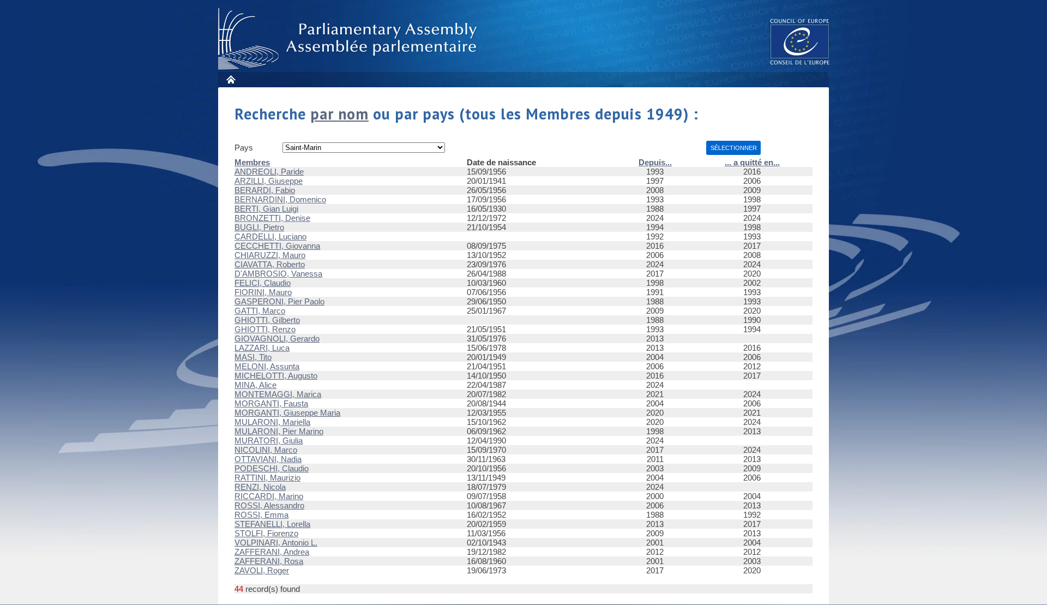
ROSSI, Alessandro (269, 505)
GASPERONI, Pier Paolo (279, 301)
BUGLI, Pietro (259, 227)
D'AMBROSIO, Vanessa (278, 273)
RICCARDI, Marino (268, 496)
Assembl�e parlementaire (349, 39)
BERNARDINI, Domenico (280, 199)
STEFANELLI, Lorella (272, 524)
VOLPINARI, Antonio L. (275, 542)
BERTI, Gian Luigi (266, 208)
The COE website (800, 41)
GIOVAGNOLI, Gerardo (277, 338)
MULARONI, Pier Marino (278, 431)
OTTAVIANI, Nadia (268, 459)
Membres (252, 162)
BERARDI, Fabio (264, 190)
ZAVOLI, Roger (261, 570)
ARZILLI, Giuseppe (268, 180)
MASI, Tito (253, 357)
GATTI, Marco (259, 310)
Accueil (230, 79)
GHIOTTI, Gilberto (267, 320)
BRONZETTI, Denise (272, 218)
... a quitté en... (752, 162)
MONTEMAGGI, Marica (277, 394)
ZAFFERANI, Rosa (268, 561)
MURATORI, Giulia (268, 440)
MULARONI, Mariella (272, 422)
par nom (339, 114)
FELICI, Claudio (262, 282)
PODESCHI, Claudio (271, 468)
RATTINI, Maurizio (267, 477)
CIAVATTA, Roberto (269, 264)
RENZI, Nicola (260, 487)
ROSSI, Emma (261, 514)
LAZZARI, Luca (262, 347)
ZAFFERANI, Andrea (271, 551)
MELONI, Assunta (266, 366)
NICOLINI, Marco (265, 449)
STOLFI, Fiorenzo (266, 533)
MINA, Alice (255, 385)
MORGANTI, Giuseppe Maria (287, 412)
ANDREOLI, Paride (269, 171)
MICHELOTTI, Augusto (275, 375)
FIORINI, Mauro (263, 292)
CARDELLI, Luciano (270, 236)
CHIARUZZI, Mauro (269, 255)
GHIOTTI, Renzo (265, 329)
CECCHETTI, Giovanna (277, 245)
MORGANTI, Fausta (271, 403)
